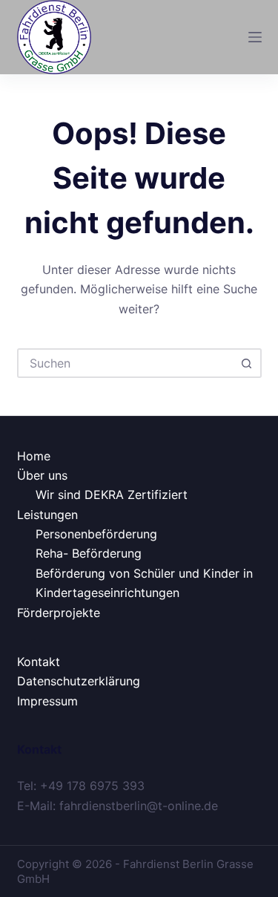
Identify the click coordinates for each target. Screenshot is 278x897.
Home (33, 455)
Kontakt (38, 661)
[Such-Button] (247, 363)
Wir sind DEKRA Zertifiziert (112, 494)
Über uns (42, 475)
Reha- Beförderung (89, 553)
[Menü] (255, 37)
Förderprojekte (58, 612)
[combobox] (126, 363)
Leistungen (47, 514)
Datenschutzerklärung (78, 680)
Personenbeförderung (96, 533)
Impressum (47, 701)
